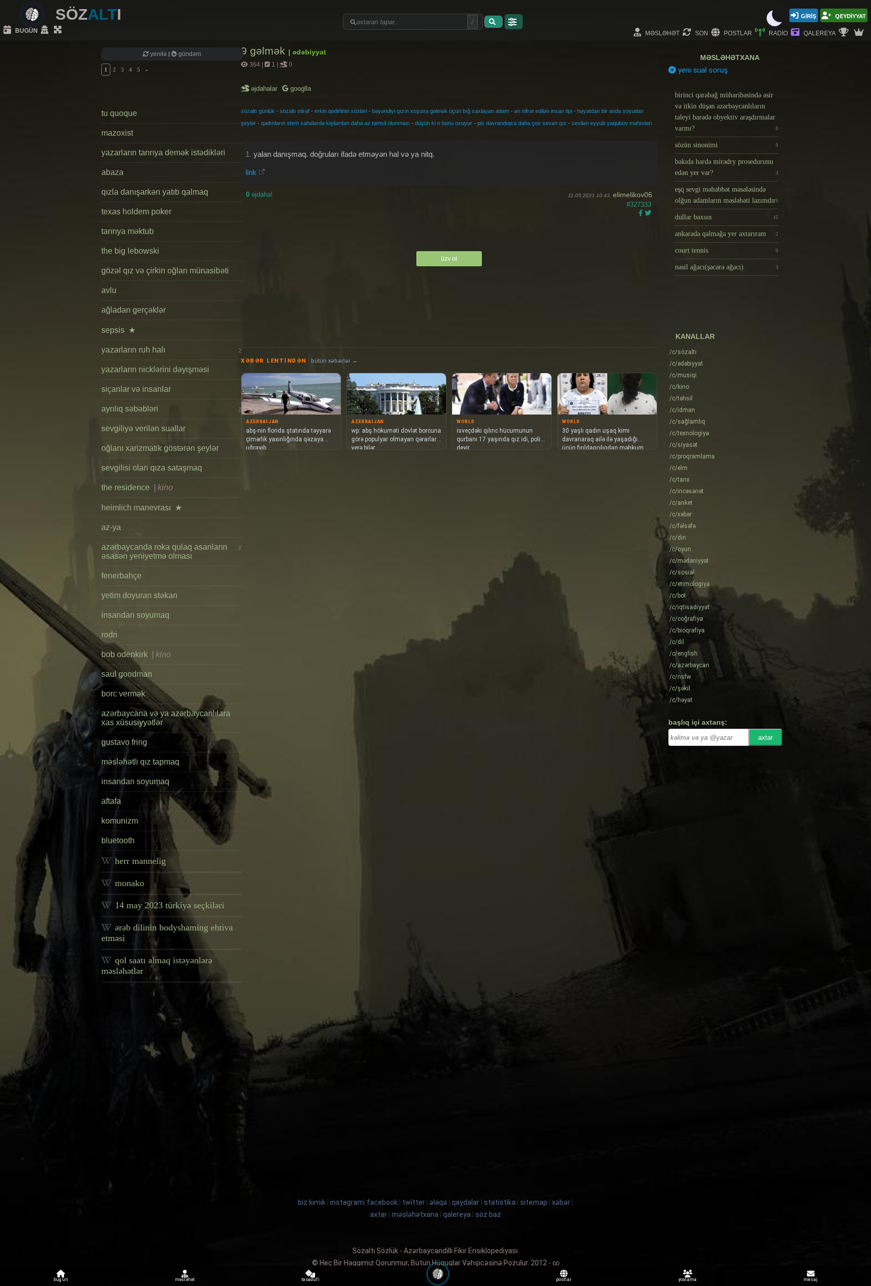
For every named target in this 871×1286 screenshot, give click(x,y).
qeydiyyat (850, 15)
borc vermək (123, 693)
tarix (679, 479)
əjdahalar (265, 88)
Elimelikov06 (632, 195)
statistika (500, 1202)
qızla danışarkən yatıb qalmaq (154, 192)
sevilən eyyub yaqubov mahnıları (612, 123)
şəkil (679, 688)
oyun (680, 549)
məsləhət (661, 32)
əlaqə (438, 1202)
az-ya (111, 527)
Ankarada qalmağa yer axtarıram (726, 234)
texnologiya (689, 433)
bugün (26, 30)
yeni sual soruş (702, 70)
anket (681, 502)
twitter (413, 1202)
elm (678, 468)
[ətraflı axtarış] (514, 21)
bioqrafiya (687, 630)
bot (677, 595)
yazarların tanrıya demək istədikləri (163, 152)
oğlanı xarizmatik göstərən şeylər (160, 448)
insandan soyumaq (135, 781)
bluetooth (118, 840)
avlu (108, 290)
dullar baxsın (726, 217)
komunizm (119, 820)
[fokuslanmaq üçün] (59, 30)
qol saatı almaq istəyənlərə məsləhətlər (156, 965)
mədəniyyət (689, 560)
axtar (765, 737)
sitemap (533, 1202)
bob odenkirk (136, 654)
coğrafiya (686, 618)
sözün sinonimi (726, 145)
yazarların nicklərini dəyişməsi (155, 369)
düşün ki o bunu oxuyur (443, 123)
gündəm (189, 53)
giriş (808, 15)
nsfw (680, 676)
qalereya (819, 32)
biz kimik (312, 1202)
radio (777, 32)
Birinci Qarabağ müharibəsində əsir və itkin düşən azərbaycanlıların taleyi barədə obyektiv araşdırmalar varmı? (726, 111)
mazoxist (117, 133)
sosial (682, 572)
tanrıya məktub (127, 231)
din (677, 537)
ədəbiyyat (686, 363)
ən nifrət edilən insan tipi (543, 111)
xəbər (680, 514)
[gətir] (493, 22)
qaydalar (465, 1202)
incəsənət (686, 491)
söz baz (488, 1214)
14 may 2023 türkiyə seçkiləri (168, 905)
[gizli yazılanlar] (45, 30)
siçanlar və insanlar (136, 389)
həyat (681, 700)
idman (682, 410)
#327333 (639, 204)
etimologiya (689, 584)
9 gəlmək (264, 50)
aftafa (111, 801)
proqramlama (692, 456)
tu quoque (119, 113)
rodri (109, 634)
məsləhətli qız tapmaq (140, 761)
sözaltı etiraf (294, 111)
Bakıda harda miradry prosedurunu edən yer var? (726, 167)
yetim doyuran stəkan (139, 595)
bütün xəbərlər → (334, 361)
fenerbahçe (121, 575)
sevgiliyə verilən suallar (143, 428)
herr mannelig (139, 861)
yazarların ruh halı (171, 349)
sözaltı (683, 352)
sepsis (118, 330)
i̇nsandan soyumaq (135, 615)
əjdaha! (259, 194)
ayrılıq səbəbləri (171, 408)
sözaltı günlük (258, 111)
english (683, 653)
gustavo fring (124, 742)
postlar (737, 32)
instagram (347, 1202)
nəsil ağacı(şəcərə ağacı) (726, 267)
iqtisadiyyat (689, 607)
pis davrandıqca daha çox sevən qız (522, 123)
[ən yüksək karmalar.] (859, 32)
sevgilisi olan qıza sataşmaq (151, 467)
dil (676, 642)
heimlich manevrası (141, 507)
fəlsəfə (682, 526)
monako (128, 883)
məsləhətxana (730, 57)
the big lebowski (130, 251)
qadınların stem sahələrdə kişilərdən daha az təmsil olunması (335, 123)
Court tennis (726, 250)
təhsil (681, 398)
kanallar (695, 336)
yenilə (158, 53)
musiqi (683, 375)
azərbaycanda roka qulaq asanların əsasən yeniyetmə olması (171, 551)
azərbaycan (689, 665)
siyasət (683, 444)
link (251, 172)
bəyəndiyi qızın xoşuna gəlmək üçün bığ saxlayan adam (440, 111)
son (701, 32)
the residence (137, 487)
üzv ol (449, 258)
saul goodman (126, 674)
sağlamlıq (687, 421)
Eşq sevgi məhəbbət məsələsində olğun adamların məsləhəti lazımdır (726, 195)
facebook (382, 1202)
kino (679, 386)
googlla (299, 88)
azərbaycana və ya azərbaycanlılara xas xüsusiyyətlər (165, 718)
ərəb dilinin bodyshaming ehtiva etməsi (167, 932)
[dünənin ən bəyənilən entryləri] (844, 32)
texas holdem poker (136, 211)
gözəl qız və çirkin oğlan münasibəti (165, 270)
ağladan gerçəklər (133, 310)
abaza (112, 172)
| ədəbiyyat (307, 52)
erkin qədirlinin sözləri (341, 111)
